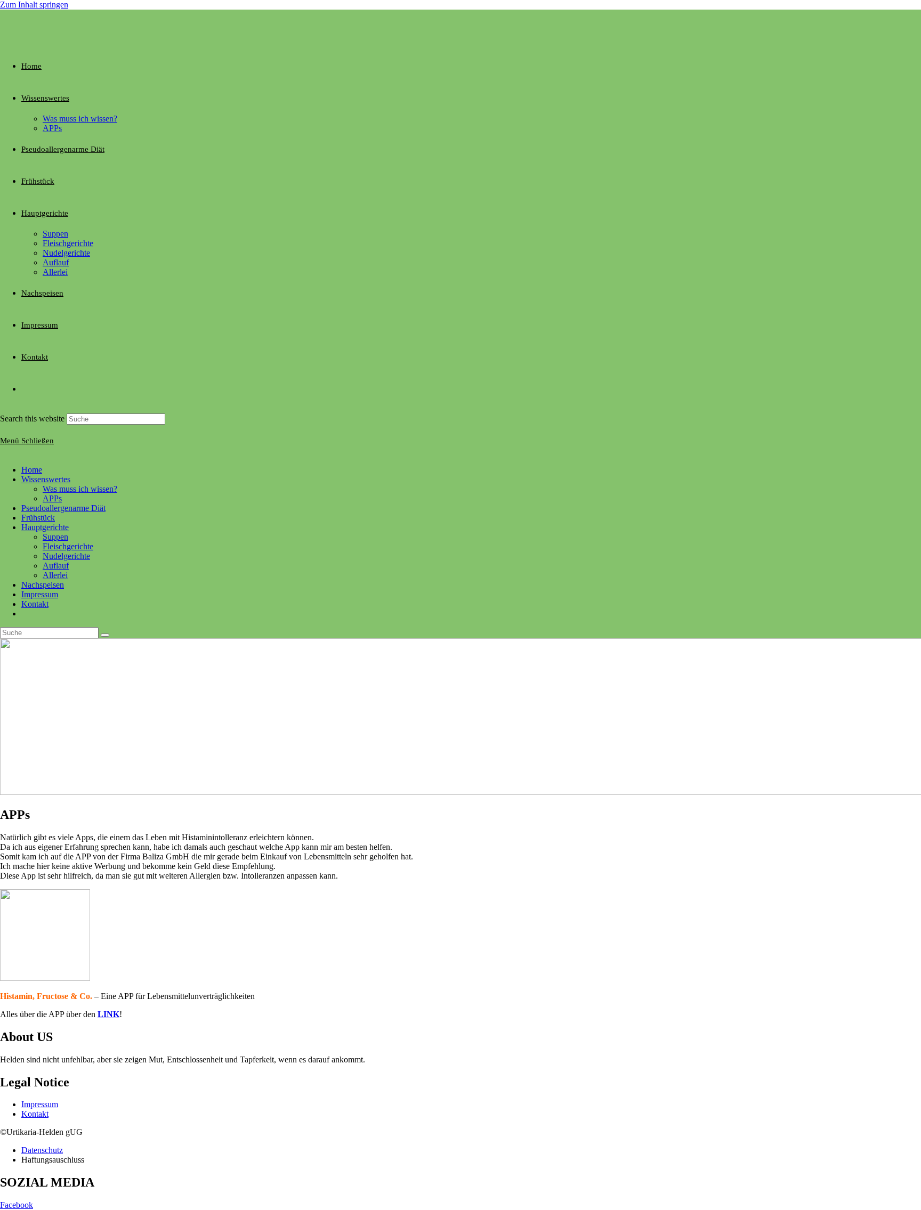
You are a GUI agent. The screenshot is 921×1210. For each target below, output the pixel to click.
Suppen (55, 536)
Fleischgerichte (68, 546)
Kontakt (35, 603)
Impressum (39, 594)
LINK (108, 1014)
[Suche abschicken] (105, 635)
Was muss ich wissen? (80, 488)
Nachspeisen (42, 584)
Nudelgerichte (66, 556)
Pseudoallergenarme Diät (63, 508)
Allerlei (55, 575)
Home (31, 469)
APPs (52, 498)
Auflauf (56, 565)
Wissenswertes (45, 479)
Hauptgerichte (45, 527)
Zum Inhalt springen (34, 4)
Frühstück (38, 517)
